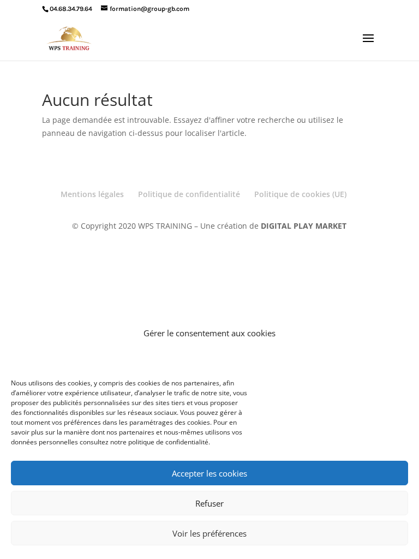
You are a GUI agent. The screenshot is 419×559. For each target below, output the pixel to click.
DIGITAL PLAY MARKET (303, 226)
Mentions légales (92, 194)
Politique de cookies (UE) (300, 194)
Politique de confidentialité (189, 194)
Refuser (209, 503)
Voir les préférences (209, 533)
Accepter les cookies (209, 473)
